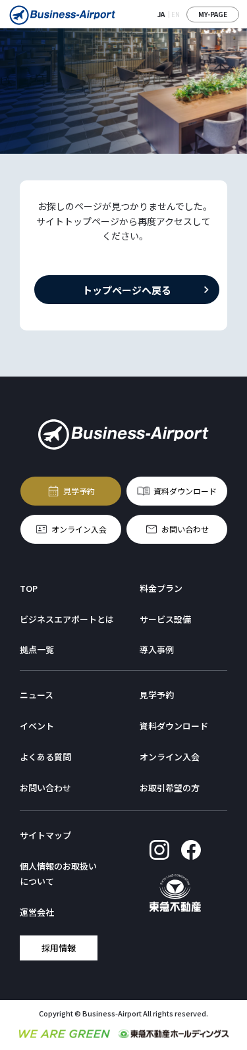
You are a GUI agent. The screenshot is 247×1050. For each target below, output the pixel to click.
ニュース (36, 695)
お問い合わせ (185, 528)
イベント (37, 726)
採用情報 (58, 947)
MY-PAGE (212, 14)
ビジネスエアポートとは (67, 619)
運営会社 (37, 912)
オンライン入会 (79, 528)
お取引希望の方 (170, 787)
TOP (29, 588)
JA (161, 14)
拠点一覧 (37, 649)
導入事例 (157, 649)
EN (175, 14)
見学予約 (79, 490)
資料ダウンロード (185, 490)
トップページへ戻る (126, 289)
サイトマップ (45, 835)
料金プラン (161, 588)
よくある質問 (45, 756)
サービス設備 (165, 619)
